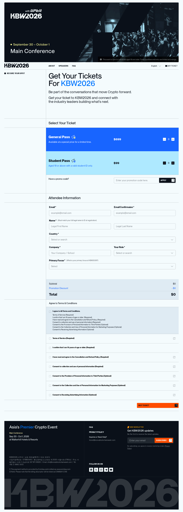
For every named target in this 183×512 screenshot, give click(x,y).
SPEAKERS (63, 66)
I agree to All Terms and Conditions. (66, 311)
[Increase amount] (172, 139)
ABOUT (52, 66)
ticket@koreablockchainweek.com (102, 440)
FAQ (74, 66)
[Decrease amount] (164, 139)
